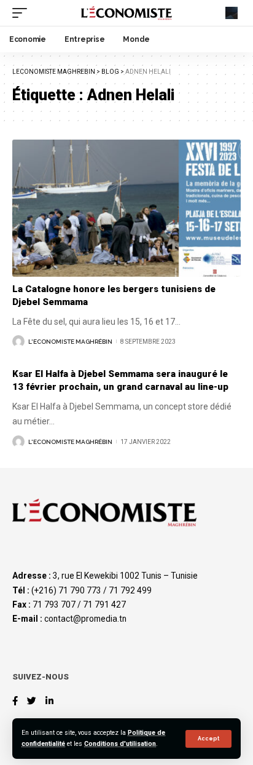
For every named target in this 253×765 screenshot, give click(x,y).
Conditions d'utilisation (120, 744)
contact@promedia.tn (85, 619)
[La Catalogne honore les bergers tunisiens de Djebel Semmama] (126, 208)
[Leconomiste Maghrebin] (127, 13)
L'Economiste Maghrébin (70, 341)
